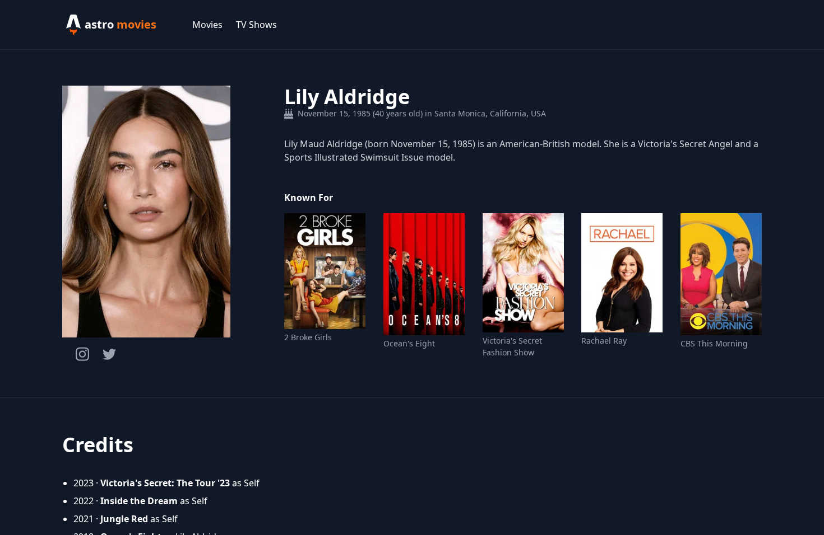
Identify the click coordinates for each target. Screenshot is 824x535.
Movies (207, 24)
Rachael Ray (604, 340)
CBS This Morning (714, 343)
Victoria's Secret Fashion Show (512, 346)
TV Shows (256, 24)
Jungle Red (124, 519)
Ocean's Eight (409, 343)
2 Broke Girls (308, 337)
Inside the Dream (139, 501)
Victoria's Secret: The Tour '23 (165, 483)
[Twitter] (109, 354)
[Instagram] (82, 354)
